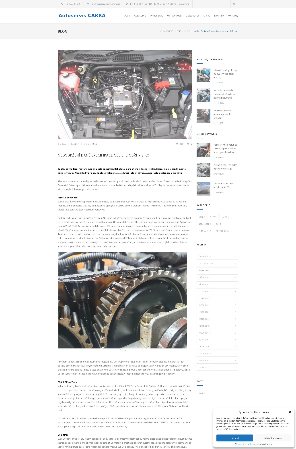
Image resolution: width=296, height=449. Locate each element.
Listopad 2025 (217, 263)
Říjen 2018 (217, 340)
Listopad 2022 (217, 291)
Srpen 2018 (217, 347)
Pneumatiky (205, 231)
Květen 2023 (217, 277)
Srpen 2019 (217, 326)
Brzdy (202, 217)
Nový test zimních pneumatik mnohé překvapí (223, 114)
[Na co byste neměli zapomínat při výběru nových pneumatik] (203, 95)
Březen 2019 (217, 333)
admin (76, 143)
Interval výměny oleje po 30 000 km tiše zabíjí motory (226, 74)
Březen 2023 (217, 284)
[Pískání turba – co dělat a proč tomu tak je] (203, 170)
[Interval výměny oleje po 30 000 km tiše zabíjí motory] (203, 75)
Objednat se (192, 15)
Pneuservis (156, 15)
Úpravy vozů (174, 15)
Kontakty (233, 15)
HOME (178, 31)
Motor (88, 143)
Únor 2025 (217, 270)
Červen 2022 (217, 298)
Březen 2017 (217, 360)
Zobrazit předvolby (273, 438)
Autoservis (140, 15)
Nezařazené (205, 224)
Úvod (127, 15)
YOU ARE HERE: (167, 31)
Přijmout (235, 438)
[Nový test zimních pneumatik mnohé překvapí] (203, 116)
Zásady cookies (242, 444)
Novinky (219, 15)
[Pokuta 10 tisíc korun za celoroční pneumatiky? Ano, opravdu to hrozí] (203, 150)
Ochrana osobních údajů (261, 444)
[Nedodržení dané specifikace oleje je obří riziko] (125, 94)
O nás (207, 15)
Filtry (213, 217)
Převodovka (222, 231)
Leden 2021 (217, 312)
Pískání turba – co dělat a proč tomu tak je (225, 166)
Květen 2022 (217, 305)
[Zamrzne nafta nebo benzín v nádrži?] (203, 189)
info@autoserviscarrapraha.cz (105, 3)
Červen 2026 (217, 256)
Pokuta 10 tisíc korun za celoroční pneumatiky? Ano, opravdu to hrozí (225, 148)
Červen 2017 (217, 353)
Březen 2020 (217, 319)
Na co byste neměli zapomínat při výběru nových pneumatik (224, 94)
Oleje (94, 143)
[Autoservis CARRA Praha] (86, 15)
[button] (289, 412)
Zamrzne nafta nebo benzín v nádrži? (224, 185)
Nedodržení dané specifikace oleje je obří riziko (103, 155)
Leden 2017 (217, 367)
